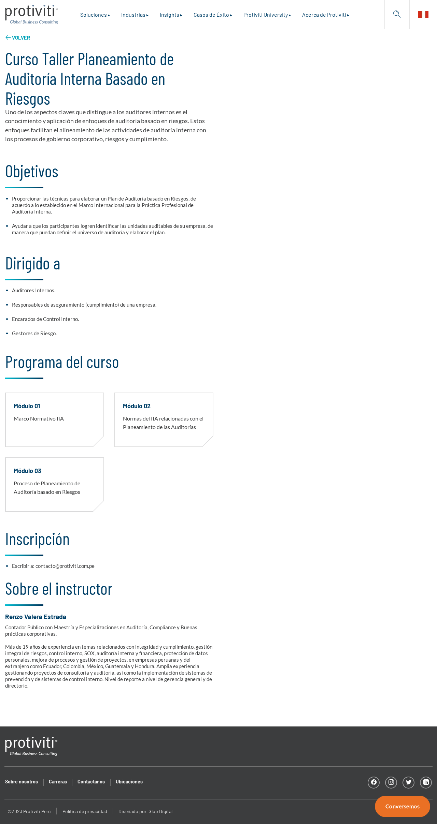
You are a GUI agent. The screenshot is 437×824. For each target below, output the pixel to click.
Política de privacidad (84, 811)
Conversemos (402, 806)
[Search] (397, 14)
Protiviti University (265, 14)
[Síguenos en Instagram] (391, 783)
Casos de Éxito (211, 14)
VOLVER (21, 37)
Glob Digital (160, 811)
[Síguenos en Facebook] (374, 783)
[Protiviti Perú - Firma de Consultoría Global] (31, 14)
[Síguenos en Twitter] (408, 783)
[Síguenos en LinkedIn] (426, 783)
